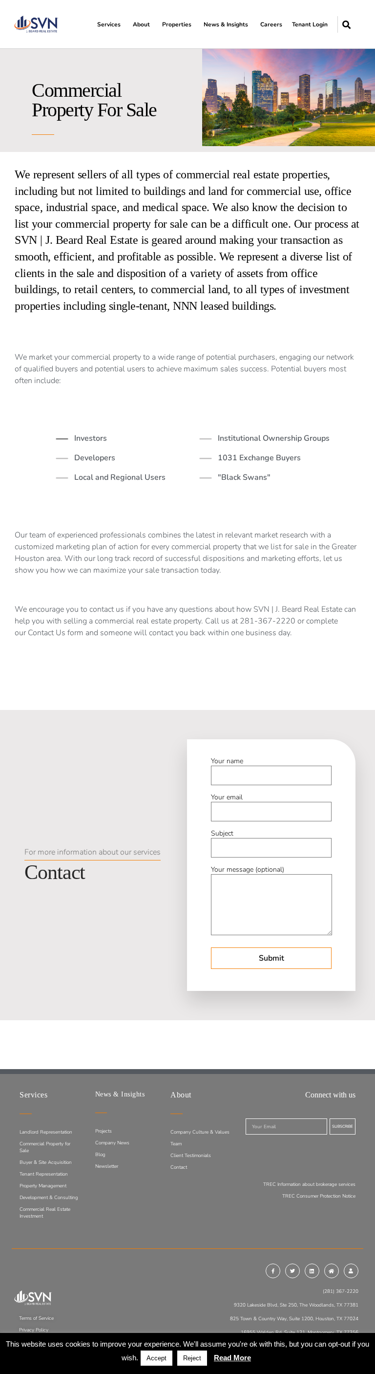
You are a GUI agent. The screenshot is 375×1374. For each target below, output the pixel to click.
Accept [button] (156, 1358)
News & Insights (120, 1094)
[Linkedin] (312, 1271)
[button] (346, 24)
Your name (227, 761)
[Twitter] (292, 1271)
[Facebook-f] (273, 1271)
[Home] (331, 1271)
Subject (222, 833)
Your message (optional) (247, 869)
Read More (232, 1357)
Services (33, 1095)
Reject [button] (192, 1358)
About (180, 1095)
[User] (351, 1271)
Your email (227, 797)
